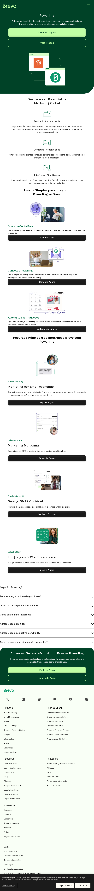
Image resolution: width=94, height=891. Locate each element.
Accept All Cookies (65, 886)
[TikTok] (86, 699)
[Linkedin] (23, 699)
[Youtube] (55, 699)
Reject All (83, 886)
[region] (47, 882)
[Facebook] (70, 699)
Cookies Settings (8, 886)
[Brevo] (9, 6)
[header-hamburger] (88, 6)
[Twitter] (7, 699)
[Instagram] (39, 699)
